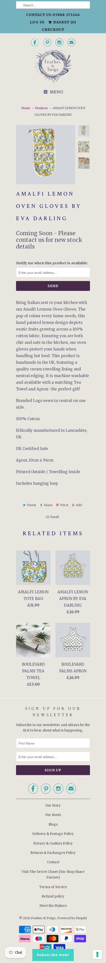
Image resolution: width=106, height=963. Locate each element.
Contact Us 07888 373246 (53, 15)
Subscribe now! (53, 954)
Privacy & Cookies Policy (53, 843)
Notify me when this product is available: (52, 263)
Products (41, 108)
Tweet (31, 505)
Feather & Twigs (43, 918)
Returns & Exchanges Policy (53, 853)
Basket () (64, 22)
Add (79, 505)
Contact (53, 862)
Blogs (53, 824)
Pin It (64, 505)
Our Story (53, 805)
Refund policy (53, 896)
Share (48, 505)
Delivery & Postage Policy (53, 834)
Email (54, 517)
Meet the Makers (53, 906)
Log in (37, 22)
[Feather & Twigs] (53, 66)
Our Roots (53, 815)
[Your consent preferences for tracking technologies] (97, 954)
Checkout (53, 29)
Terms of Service (53, 887)
